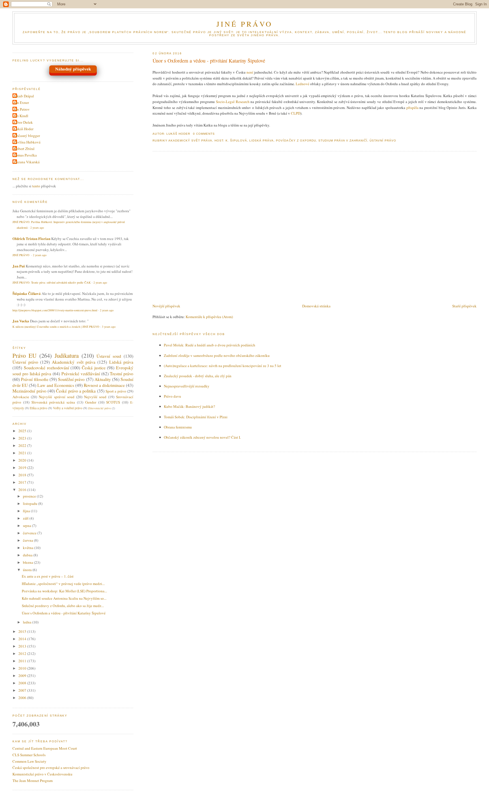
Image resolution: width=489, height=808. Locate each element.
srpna (27, 525)
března (28, 562)
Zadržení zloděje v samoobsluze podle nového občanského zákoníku (217, 355)
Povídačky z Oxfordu (296, 140)
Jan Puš (18, 266)
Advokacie (20, 396)
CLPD (295, 113)
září (26, 518)
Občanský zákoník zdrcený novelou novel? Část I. (202, 437)
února (28, 569)
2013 (22, 646)
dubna (28, 555)
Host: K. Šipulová (231, 140)
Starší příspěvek (464, 305)
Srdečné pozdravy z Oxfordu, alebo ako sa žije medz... (63, 605)
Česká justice (94, 367)
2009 (22, 675)
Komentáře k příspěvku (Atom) (209, 316)
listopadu (30, 503)
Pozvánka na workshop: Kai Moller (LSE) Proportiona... (64, 590)
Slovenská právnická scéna (53, 402)
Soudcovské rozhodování (46, 367)
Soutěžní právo (71, 379)
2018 (22, 474)
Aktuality (103, 379)
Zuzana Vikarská (27, 161)
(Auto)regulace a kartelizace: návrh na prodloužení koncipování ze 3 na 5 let (222, 365)
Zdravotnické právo (99, 408)
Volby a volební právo (67, 408)
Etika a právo (38, 408)
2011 (22, 660)
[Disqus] (314, 228)
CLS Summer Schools (29, 754)
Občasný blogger (27, 135)
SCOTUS (113, 402)
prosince (30, 496)
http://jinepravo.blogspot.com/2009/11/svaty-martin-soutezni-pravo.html (54, 310)
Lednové (302, 83)
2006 (22, 697)
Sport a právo (116, 391)
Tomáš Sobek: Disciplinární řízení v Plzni (196, 416)
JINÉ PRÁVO (244, 24)
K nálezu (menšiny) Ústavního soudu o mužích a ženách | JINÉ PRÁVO (55, 327)
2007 (22, 690)
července (30, 532)
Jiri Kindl (21, 115)
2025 (22, 430)
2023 (22, 438)
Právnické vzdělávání (80, 373)
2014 (22, 638)
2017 (22, 482)
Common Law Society (29, 761)
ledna (27, 622)
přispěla (412, 107)
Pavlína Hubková (27, 142)
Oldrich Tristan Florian (31, 238)
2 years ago (37, 228)
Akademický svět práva (190, 140)
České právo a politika (76, 391)
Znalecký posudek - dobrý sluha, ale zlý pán (197, 375)
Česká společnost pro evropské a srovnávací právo (50, 767)
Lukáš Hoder (23, 128)
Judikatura (67, 355)
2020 (22, 460)
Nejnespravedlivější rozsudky (186, 386)
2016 (22, 489)
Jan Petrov (22, 109)
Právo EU (24, 355)
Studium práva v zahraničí (342, 140)
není (249, 72)
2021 (22, 452)
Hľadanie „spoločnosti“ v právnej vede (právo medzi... (63, 583)
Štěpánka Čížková (26, 293)
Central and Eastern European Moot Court (44, 748)
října (27, 510)
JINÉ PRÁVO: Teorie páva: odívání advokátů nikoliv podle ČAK (51, 282)
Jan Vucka (20, 320)
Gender (90, 402)
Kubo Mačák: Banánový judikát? (189, 406)
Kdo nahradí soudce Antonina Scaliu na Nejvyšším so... (64, 598)
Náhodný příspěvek (73, 69)
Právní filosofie (34, 379)
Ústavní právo (383, 140)
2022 (22, 445)
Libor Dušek (23, 122)
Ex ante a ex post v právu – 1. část (48, 576)
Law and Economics (55, 385)
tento (36, 185)
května (28, 547)
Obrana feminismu (178, 427)
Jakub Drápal (24, 95)
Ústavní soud (108, 356)
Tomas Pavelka (25, 155)
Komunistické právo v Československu (42, 774)
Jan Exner (21, 102)
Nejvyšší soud (95, 396)
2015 (22, 631)
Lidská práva (261, 140)
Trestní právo (121, 373)
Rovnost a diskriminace (104, 385)
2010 (22, 668)
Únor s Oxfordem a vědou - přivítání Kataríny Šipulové (209, 60)
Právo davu (172, 396)
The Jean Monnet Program (32, 780)
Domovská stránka (316, 305)
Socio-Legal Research (233, 101)
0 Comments (204, 133)
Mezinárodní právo (29, 391)
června (28, 540)
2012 (22, 653)
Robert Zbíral (24, 148)
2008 (22, 682)
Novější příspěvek (166, 305)
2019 (22, 467)
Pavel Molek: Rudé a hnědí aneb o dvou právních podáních (209, 345)
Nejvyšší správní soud (56, 396)
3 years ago (108, 327)
